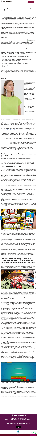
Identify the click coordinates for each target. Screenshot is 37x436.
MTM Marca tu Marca (21, 434)
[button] (34, 433)
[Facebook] (17, 427)
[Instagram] (18, 427)
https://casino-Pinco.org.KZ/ (10, 129)
